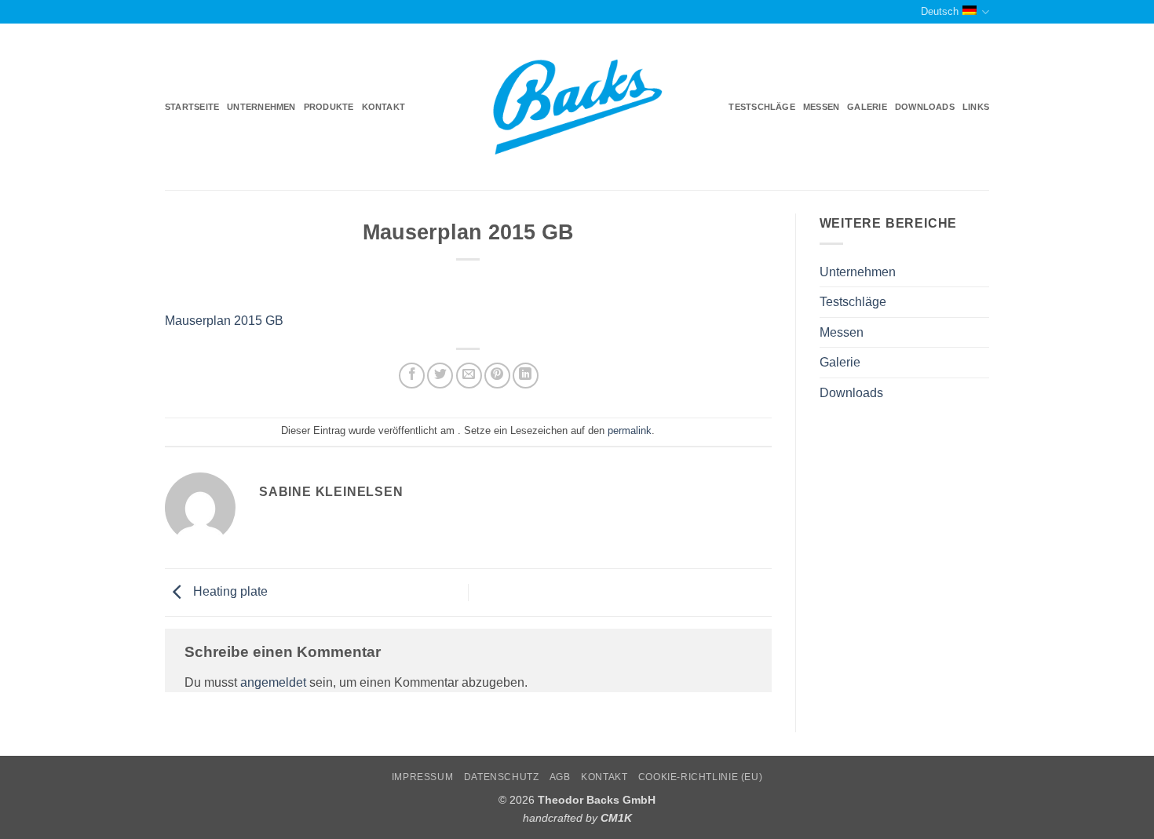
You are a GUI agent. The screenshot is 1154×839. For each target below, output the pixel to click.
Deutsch (940, 11)
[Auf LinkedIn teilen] (526, 375)
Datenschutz (501, 777)
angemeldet (273, 682)
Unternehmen (261, 106)
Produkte (329, 106)
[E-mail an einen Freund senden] (469, 375)
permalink (630, 430)
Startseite (192, 106)
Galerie (867, 106)
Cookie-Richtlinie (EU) (700, 777)
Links (975, 106)
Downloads (925, 106)
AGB (560, 777)
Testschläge (761, 106)
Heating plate (229, 591)
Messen (821, 106)
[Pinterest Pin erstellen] (497, 375)
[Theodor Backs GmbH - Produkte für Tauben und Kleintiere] (577, 107)
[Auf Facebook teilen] (412, 375)
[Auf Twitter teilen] (440, 375)
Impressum (423, 777)
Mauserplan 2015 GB (224, 320)
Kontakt (384, 106)
